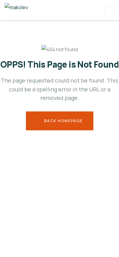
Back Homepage (63, 120)
